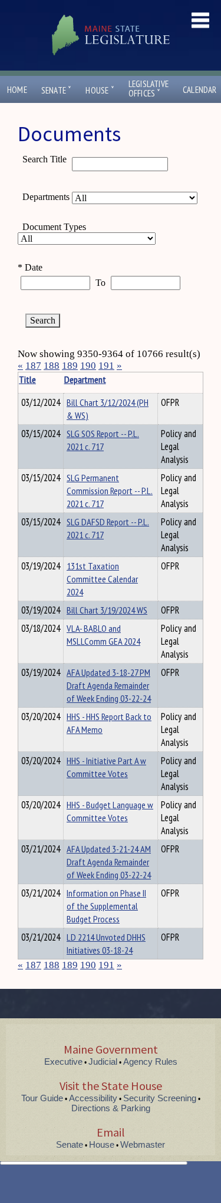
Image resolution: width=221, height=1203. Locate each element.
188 (52, 365)
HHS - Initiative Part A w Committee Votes (106, 767)
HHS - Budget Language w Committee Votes (110, 811)
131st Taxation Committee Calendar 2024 (102, 578)
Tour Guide (42, 1098)
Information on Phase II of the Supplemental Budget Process (106, 906)
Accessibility (93, 1098)
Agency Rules (150, 1062)
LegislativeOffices (148, 88)
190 (88, 365)
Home (17, 89)
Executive (63, 1062)
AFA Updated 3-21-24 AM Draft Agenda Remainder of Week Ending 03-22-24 (109, 861)
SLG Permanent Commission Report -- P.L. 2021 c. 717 (110, 490)
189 (70, 365)
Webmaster (142, 1144)
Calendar (200, 89)
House (99, 90)
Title (27, 379)
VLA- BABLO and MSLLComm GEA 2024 (103, 635)
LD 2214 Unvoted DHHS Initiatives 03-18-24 (106, 944)
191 (106, 365)
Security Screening (159, 1098)
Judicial (102, 1062)
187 (33, 365)
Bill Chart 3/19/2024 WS (107, 610)
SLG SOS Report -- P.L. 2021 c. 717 (103, 440)
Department (85, 379)
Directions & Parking (110, 1108)
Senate (56, 90)
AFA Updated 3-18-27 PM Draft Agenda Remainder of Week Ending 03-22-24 (109, 685)
